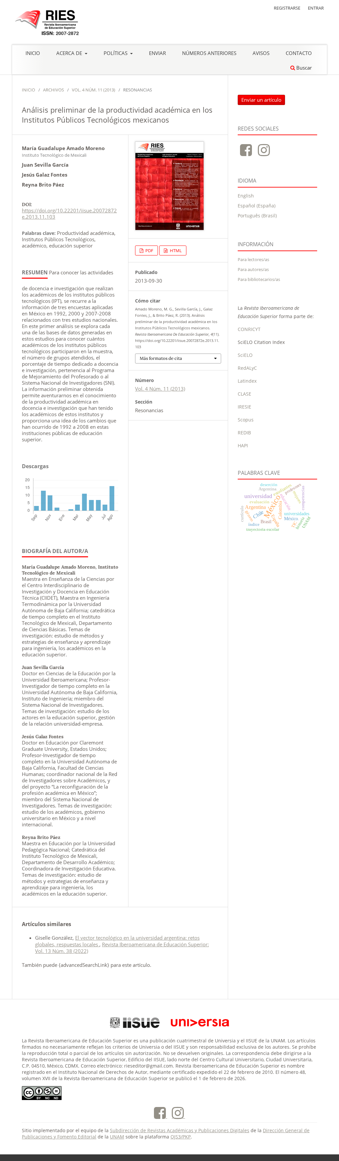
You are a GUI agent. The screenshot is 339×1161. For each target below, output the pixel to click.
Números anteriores (209, 53)
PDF (148, 250)
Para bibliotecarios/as (259, 279)
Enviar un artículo (261, 99)
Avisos (261, 53)
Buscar (303, 67)
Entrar (316, 8)
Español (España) (256, 205)
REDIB (244, 432)
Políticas (116, 53)
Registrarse (287, 8)
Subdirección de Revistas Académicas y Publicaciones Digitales (179, 1130)
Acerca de (69, 53)
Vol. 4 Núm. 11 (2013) (93, 90)
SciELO (245, 355)
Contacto (299, 53)
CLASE (244, 394)
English (246, 196)
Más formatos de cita (161, 358)
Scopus (246, 419)
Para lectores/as (253, 259)
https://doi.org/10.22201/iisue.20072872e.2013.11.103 (69, 213)
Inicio (32, 53)
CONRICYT (249, 329)
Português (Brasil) (257, 215)
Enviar (157, 53)
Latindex (247, 381)
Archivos (53, 90)
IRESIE (244, 407)
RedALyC (247, 368)
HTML (175, 250)
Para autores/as (253, 269)
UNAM (117, 1136)
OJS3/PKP (180, 1136)
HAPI (243, 445)
